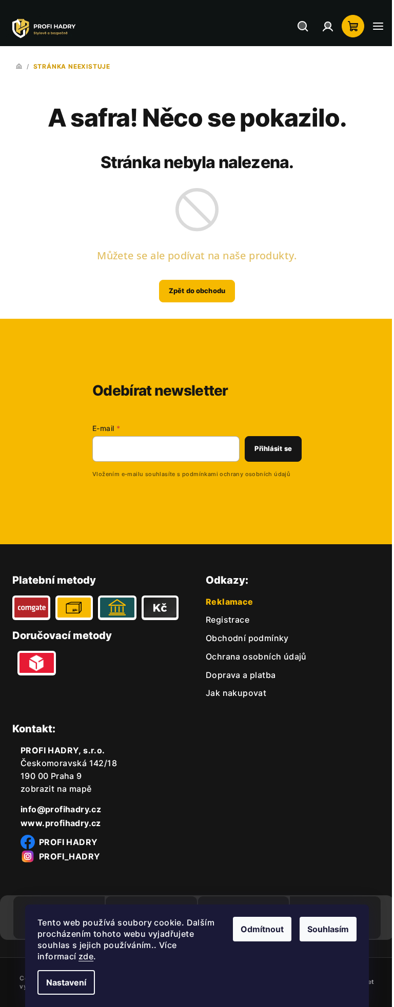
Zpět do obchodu (193, 290)
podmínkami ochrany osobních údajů (228, 474)
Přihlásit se (265, 448)
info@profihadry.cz (61, 809)
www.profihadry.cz (61, 823)
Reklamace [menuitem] (226, 602)
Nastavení (63, 982)
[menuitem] (224, 619)
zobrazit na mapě (56, 789)
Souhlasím (324, 929)
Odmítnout (258, 929)
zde (82, 956)
